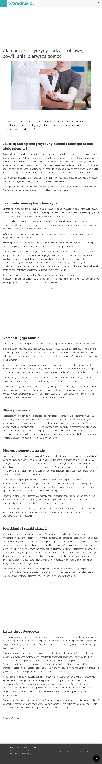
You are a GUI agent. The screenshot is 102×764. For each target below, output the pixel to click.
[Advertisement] (51, 18)
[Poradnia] (21, 3)
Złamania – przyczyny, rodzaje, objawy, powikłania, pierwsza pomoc (43, 53)
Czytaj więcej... (26, 753)
